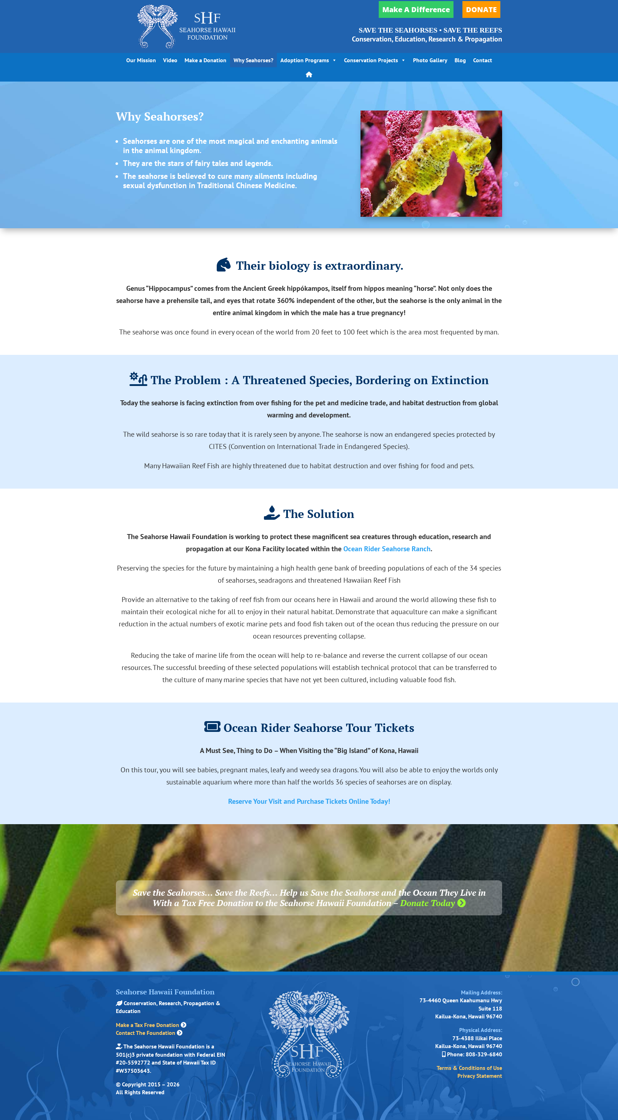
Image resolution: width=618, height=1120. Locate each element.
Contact (482, 60)
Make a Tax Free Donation (147, 1024)
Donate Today (428, 903)
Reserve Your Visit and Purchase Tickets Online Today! (309, 801)
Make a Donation (205, 60)
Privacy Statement (479, 1075)
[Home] (309, 74)
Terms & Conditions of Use (469, 1067)
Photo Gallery (430, 60)
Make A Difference (416, 9)
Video (170, 60)
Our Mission (141, 60)
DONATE (481, 9)
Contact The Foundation (145, 1032)
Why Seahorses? (253, 60)
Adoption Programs (304, 60)
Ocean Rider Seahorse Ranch (387, 548)
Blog (460, 60)
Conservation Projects (371, 60)
